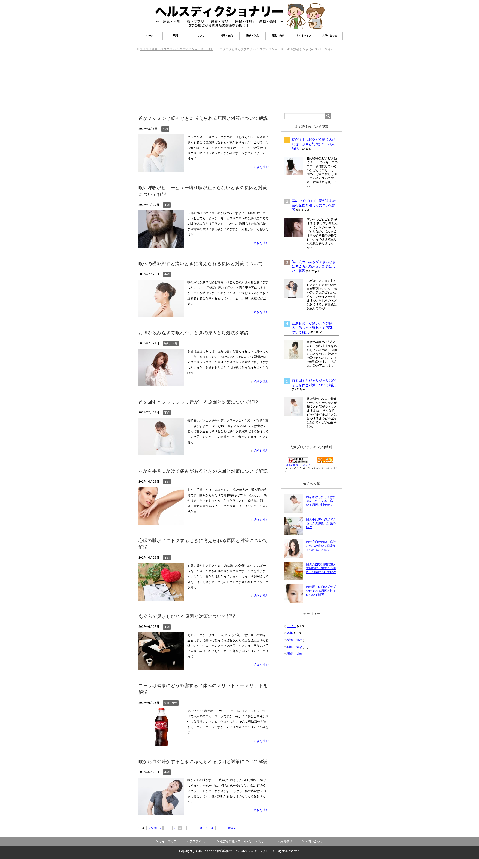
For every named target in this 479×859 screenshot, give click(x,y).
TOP (176, 49)
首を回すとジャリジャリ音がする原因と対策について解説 (198, 401)
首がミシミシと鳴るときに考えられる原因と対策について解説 (203, 118)
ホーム (149, 35)
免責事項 (286, 841)
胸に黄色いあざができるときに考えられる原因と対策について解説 (314, 266)
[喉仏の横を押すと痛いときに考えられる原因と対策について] (161, 314)
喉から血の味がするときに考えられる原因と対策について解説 (203, 761)
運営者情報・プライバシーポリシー (244, 841)
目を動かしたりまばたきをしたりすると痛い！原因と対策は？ (321, 500)
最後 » (231, 828)
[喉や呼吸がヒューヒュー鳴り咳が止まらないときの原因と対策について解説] (161, 245)
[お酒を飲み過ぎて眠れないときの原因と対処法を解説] (161, 383)
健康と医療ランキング (298, 465)
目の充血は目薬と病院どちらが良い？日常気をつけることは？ (321, 545)
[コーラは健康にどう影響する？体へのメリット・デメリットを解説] (161, 743)
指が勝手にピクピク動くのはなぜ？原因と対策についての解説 (314, 144)
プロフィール (198, 841)
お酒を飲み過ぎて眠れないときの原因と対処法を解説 (193, 332)
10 (200, 828)
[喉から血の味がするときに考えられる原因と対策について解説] (161, 812)
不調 (175, 35)
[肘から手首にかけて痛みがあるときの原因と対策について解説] (161, 521)
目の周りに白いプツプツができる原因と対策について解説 (321, 590)
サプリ (201, 35)
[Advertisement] (239, 85)
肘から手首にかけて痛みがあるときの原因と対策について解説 (203, 471)
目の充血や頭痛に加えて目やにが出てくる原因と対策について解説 (321, 568)
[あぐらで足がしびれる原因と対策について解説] (161, 667)
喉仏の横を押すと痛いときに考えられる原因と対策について (200, 263)
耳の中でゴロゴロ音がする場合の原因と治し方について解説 (314, 205)
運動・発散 (278, 35)
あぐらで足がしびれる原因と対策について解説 (186, 616)
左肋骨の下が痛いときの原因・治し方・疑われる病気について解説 (314, 327)
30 (212, 828)
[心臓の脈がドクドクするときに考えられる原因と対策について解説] (161, 597)
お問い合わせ (329, 35)
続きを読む (261, 167)
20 (206, 828)
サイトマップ (304, 35)
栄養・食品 (227, 35)
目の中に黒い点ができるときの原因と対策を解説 (321, 523)
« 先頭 (152, 828)
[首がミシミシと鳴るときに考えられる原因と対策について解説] (161, 169)
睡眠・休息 (252, 35)
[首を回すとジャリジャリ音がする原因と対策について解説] (161, 452)
